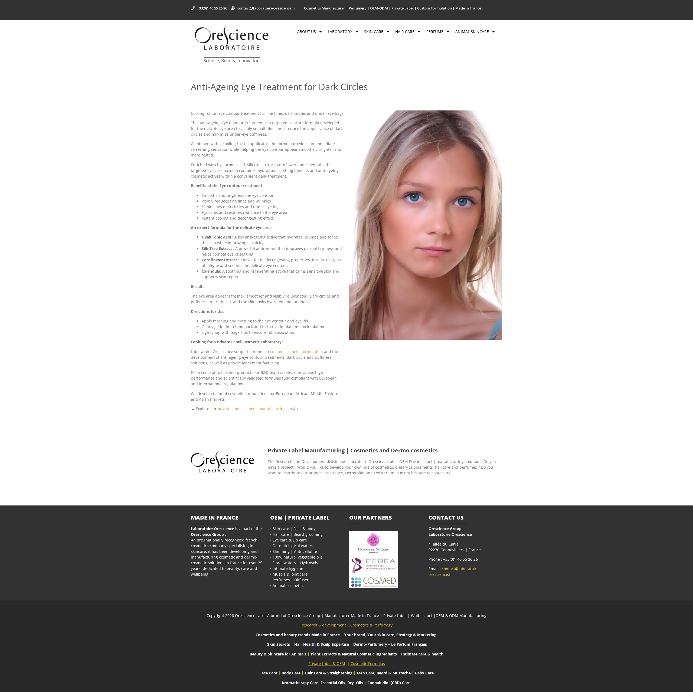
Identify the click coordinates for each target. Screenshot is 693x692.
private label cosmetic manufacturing (252, 408)
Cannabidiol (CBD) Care (388, 682)
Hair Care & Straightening (329, 672)
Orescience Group (207, 534)
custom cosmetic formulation (296, 351)
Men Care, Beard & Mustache (384, 672)
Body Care (291, 672)
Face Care (268, 672)
